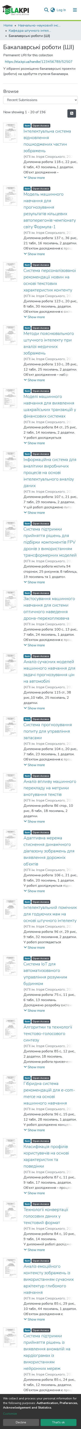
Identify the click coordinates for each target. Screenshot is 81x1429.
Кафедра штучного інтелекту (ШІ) (30, 30)
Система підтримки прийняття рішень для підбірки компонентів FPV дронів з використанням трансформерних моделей (50, 542)
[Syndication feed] (71, 113)
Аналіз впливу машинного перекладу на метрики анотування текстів (50, 788)
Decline (21, 1422)
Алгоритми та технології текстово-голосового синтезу (48, 1033)
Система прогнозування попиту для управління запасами (48, 731)
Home (8, 25)
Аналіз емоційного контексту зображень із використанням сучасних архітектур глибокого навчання (49, 1279)
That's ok (58, 1422)
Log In (61, 10)
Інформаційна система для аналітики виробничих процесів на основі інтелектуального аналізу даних (50, 473)
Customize (10, 1414)
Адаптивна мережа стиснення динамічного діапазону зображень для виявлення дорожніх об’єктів (49, 851)
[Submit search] (46, 10)
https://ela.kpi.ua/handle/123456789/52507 (39, 61)
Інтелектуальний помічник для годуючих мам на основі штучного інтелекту (50, 914)
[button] (52, 10)
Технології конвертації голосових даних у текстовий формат (46, 1216)
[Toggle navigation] (75, 10)
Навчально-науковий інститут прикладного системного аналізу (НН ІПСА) (39, 25)
